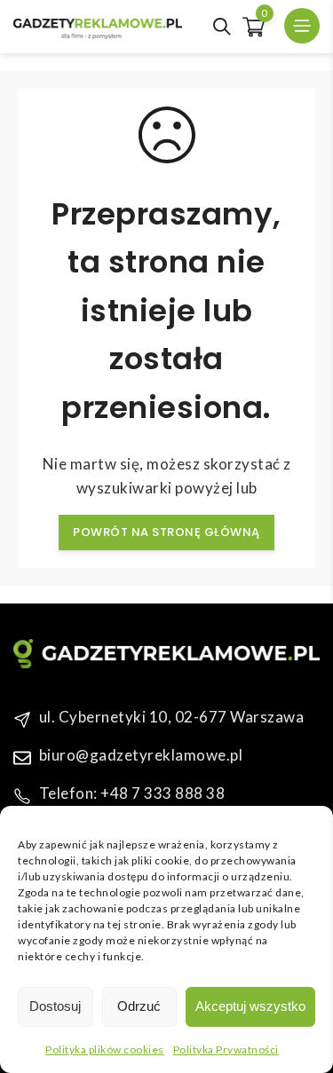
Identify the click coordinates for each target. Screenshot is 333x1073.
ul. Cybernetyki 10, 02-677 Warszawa (172, 716)
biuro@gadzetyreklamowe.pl (141, 755)
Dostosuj (55, 1006)
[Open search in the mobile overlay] (222, 27)
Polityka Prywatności (226, 1049)
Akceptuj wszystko (250, 1006)
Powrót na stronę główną (166, 532)
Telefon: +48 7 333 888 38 (132, 793)
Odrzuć (139, 1006)
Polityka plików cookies (104, 1049)
